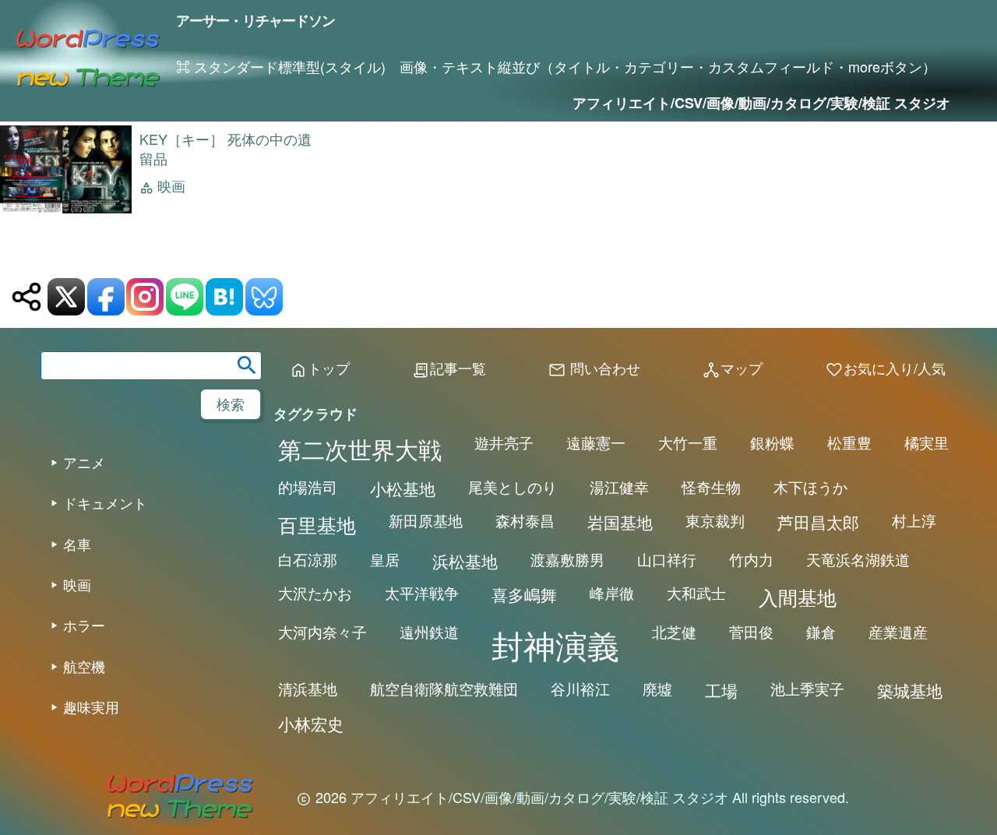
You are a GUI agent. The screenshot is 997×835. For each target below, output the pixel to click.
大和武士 (696, 593)
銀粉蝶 (772, 442)
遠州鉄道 (429, 632)
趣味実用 (91, 706)
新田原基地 (426, 520)
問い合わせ (594, 369)
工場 (721, 690)
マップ (732, 369)
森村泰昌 (525, 520)
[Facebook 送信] (106, 296)
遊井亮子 (504, 442)
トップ (319, 369)
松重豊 (849, 442)
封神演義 (555, 645)
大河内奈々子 (322, 632)
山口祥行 (666, 559)
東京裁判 (715, 520)
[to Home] (88, 52)
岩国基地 (620, 522)
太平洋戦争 (422, 593)
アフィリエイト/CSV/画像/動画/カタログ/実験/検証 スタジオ (761, 103)
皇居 (385, 559)
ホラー (84, 624)
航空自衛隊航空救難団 (444, 688)
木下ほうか (810, 487)
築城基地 (909, 690)
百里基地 (317, 524)
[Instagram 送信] (145, 296)
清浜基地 (307, 688)
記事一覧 (448, 369)
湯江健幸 (619, 487)
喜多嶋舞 (524, 594)
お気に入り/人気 (885, 369)
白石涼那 (307, 559)
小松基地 (402, 488)
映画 (171, 186)
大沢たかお (315, 593)
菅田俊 (751, 632)
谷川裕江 (580, 688)
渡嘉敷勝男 (567, 559)
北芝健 (674, 632)
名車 (77, 543)
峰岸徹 (612, 593)
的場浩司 (307, 487)
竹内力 (751, 559)
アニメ (84, 462)
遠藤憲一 (595, 442)
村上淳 (914, 520)
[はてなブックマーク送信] (224, 296)
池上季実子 (807, 688)
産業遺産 (898, 632)
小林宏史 (310, 723)
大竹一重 (687, 442)
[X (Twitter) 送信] (66, 296)
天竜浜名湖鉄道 (858, 559)
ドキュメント (105, 502)
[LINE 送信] (184, 296)
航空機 (84, 666)
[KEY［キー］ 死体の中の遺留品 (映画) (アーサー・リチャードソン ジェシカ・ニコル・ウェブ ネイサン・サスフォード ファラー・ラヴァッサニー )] (66, 209)
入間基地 (798, 597)
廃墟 (657, 688)
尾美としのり (512, 487)
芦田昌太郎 (818, 522)
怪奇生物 (711, 487)
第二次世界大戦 (360, 449)
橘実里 (926, 442)
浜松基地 (465, 561)
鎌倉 (821, 632)
